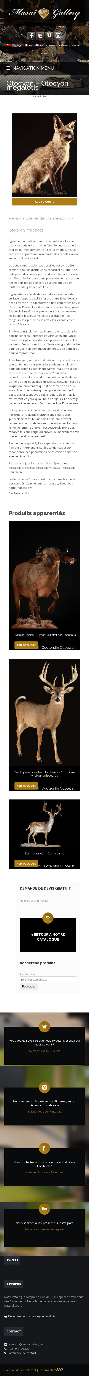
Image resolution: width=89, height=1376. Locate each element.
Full (45, 96)
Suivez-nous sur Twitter (44, 1051)
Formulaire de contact (21, 1353)
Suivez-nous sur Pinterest (45, 1111)
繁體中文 (16, 45)
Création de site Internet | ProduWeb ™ (30, 1370)
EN (41, 45)
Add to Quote (44, 201)
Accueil (36, 96)
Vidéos (44, 53)
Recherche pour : (32, 974)
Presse (75, 45)
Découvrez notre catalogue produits (32, 1316)
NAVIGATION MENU (32, 68)
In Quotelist (47, 648)
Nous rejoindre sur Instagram (44, 1229)
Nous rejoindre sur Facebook (44, 1172)
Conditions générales (57, 45)
